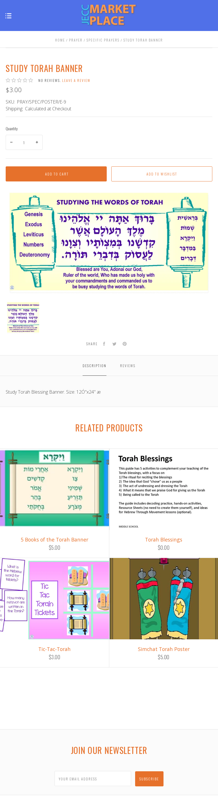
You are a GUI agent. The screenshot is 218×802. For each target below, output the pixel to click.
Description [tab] (94, 365)
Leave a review (76, 80)
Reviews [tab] (127, 365)
